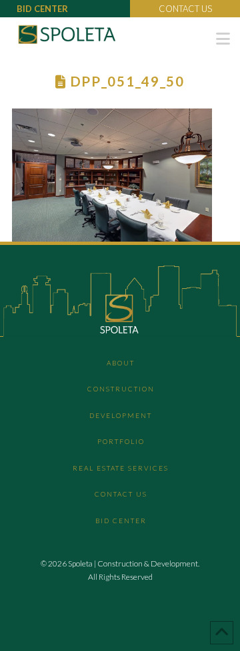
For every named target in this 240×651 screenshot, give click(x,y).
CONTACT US (185, 8)
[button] (223, 39)
